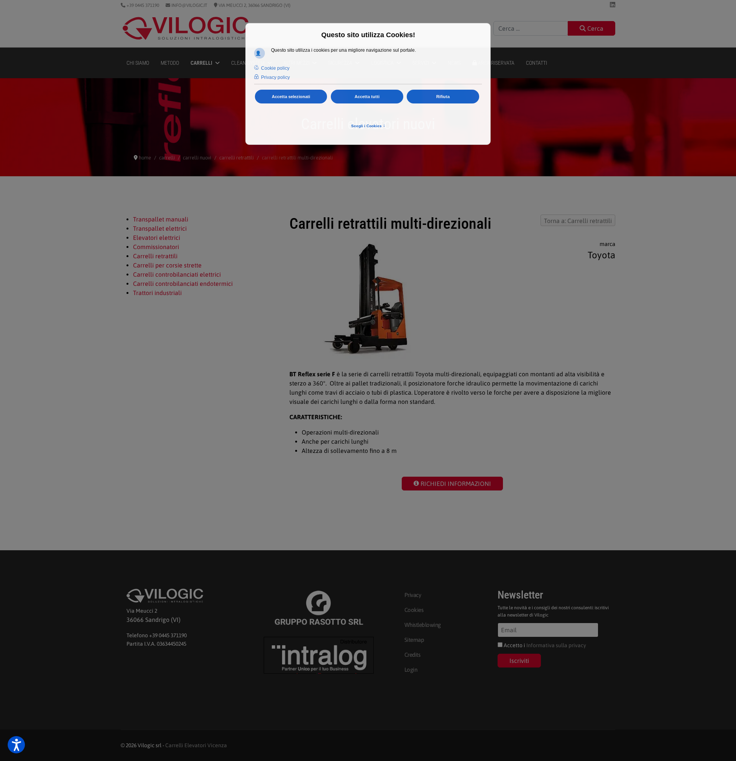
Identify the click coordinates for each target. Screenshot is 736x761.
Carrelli (201, 63)
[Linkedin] (612, 4)
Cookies (414, 610)
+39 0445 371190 (142, 5)
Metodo (170, 63)
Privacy (412, 595)
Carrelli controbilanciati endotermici (183, 283)
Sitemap (414, 639)
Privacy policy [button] (275, 77)
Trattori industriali (157, 292)
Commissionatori (156, 246)
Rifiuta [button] (443, 96)
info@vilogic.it (188, 5)
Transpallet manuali (160, 219)
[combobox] (530, 28)
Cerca (594, 28)
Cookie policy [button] (275, 68)
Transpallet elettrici (160, 228)
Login (410, 669)
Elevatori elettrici (156, 237)
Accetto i (544, 645)
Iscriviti (519, 660)
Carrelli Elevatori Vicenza (196, 745)
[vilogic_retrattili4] (379, 300)
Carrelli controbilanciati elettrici (177, 274)
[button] (16, 744)
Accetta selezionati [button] (291, 96)
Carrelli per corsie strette (167, 265)
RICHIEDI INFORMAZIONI (455, 483)
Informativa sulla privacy (556, 645)
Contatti (536, 63)
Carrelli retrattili (155, 256)
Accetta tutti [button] (367, 96)
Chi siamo (138, 63)
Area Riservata (495, 63)
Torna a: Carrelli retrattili (578, 220)
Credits (412, 654)
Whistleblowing (422, 625)
